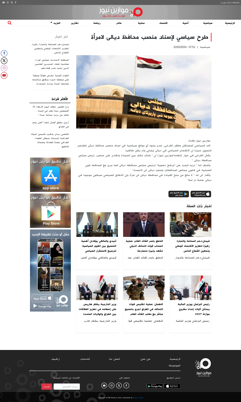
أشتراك (46, 386)
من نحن (145, 359)
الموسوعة (174, 366)
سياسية (207, 23)
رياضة (96, 23)
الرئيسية (230, 23)
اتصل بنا (114, 359)
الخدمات (85, 359)
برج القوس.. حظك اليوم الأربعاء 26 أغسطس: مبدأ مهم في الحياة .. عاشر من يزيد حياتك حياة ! (51, 111)
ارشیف (55, 359)
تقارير (75, 23)
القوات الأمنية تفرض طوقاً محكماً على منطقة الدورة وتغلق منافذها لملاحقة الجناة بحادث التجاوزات (50, 79)
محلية (141, 23)
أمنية (185, 23)
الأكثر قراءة (60, 99)
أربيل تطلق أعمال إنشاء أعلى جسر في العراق (50, 124)
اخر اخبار (61, 36)
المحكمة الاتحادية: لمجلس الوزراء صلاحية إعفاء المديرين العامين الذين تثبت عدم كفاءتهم (52, 64)
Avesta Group (138, 398)
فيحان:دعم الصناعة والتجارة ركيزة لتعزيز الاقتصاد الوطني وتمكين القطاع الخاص (50, 48)
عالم (119, 23)
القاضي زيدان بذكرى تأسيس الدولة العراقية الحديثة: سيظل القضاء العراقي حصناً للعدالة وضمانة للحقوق (50, 140)
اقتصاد (163, 23)
